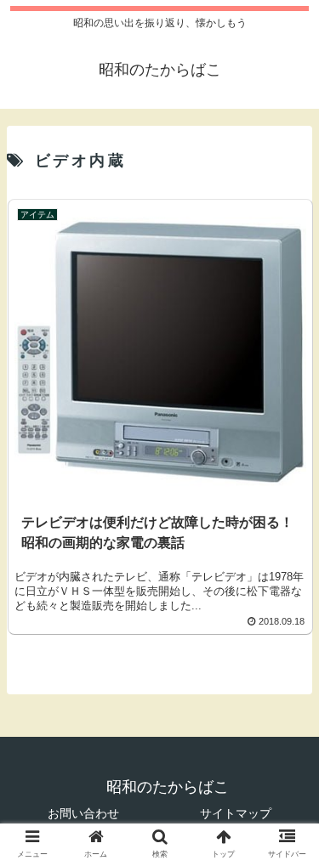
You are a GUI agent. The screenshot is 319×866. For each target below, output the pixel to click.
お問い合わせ (83, 813)
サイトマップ (235, 813)
